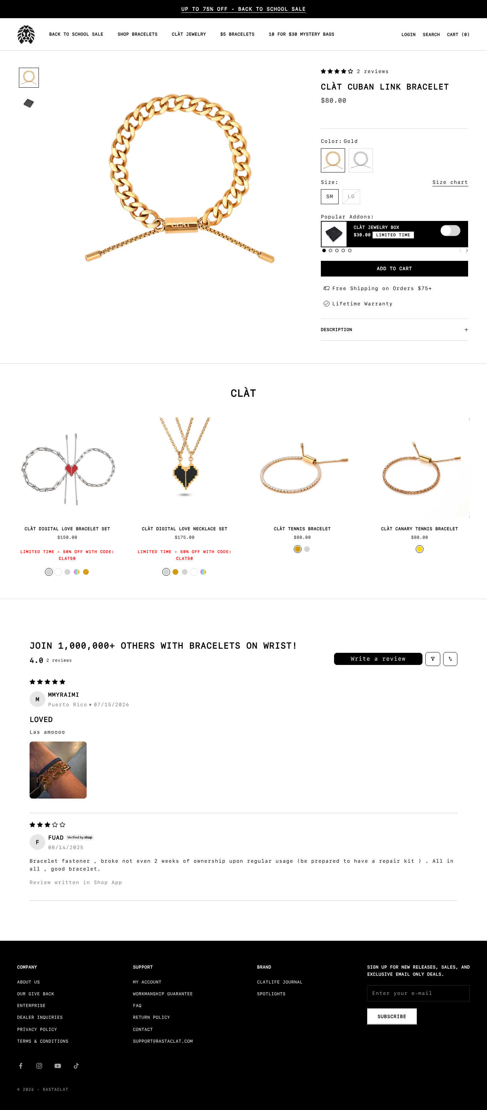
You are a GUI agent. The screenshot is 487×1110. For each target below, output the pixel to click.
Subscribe (392, 1016)
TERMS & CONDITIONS (42, 1041)
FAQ (137, 1005)
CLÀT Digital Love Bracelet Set (67, 529)
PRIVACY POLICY (37, 1029)
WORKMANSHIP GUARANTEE (163, 994)
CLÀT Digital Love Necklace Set (184, 529)
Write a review (378, 658)
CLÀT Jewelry (189, 34)
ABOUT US (28, 982)
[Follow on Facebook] (20, 1065)
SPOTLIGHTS (271, 994)
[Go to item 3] (29, 103)
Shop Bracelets (138, 34)
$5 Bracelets (237, 34)
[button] (339, 71)
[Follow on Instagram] (39, 1065)
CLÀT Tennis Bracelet (302, 529)
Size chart (450, 182)
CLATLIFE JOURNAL (280, 982)
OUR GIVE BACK (35, 994)
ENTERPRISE (31, 1005)
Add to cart (394, 268)
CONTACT (143, 1029)
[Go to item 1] (29, 78)
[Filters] (432, 659)
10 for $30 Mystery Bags (301, 34)
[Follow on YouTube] (57, 1065)
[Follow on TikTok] (76, 1065)
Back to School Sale (76, 34)
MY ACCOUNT (147, 982)
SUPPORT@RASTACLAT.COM (163, 1041)
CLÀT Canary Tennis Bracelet (419, 529)
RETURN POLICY (151, 1017)
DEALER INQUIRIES (40, 1017)
